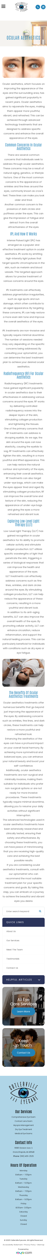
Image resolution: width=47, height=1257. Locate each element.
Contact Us (12, 967)
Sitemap (40, 1244)
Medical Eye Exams (23, 1133)
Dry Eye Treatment (23, 1129)
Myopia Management (23, 1125)
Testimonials (12, 958)
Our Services (12, 940)
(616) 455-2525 (27, 1156)
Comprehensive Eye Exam (23, 1117)
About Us (11, 931)
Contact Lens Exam (23, 1121)
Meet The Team (14, 949)
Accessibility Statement (12, 1244)
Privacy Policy (30, 1244)
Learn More (23, 1011)
